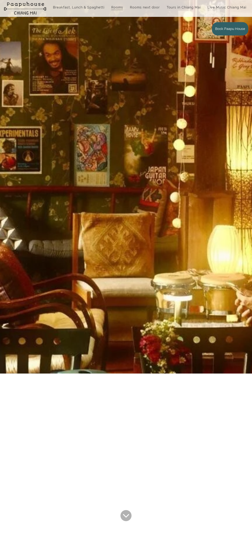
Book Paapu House (230, 29)
